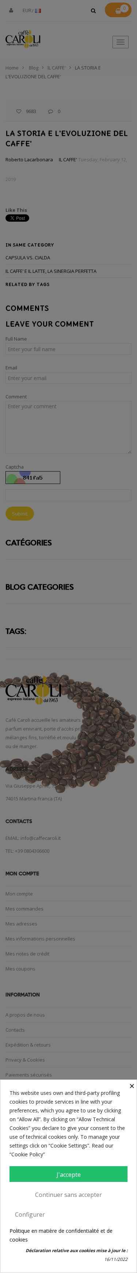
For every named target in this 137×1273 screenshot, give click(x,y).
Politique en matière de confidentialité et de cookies (61, 1235)
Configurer (30, 1214)
